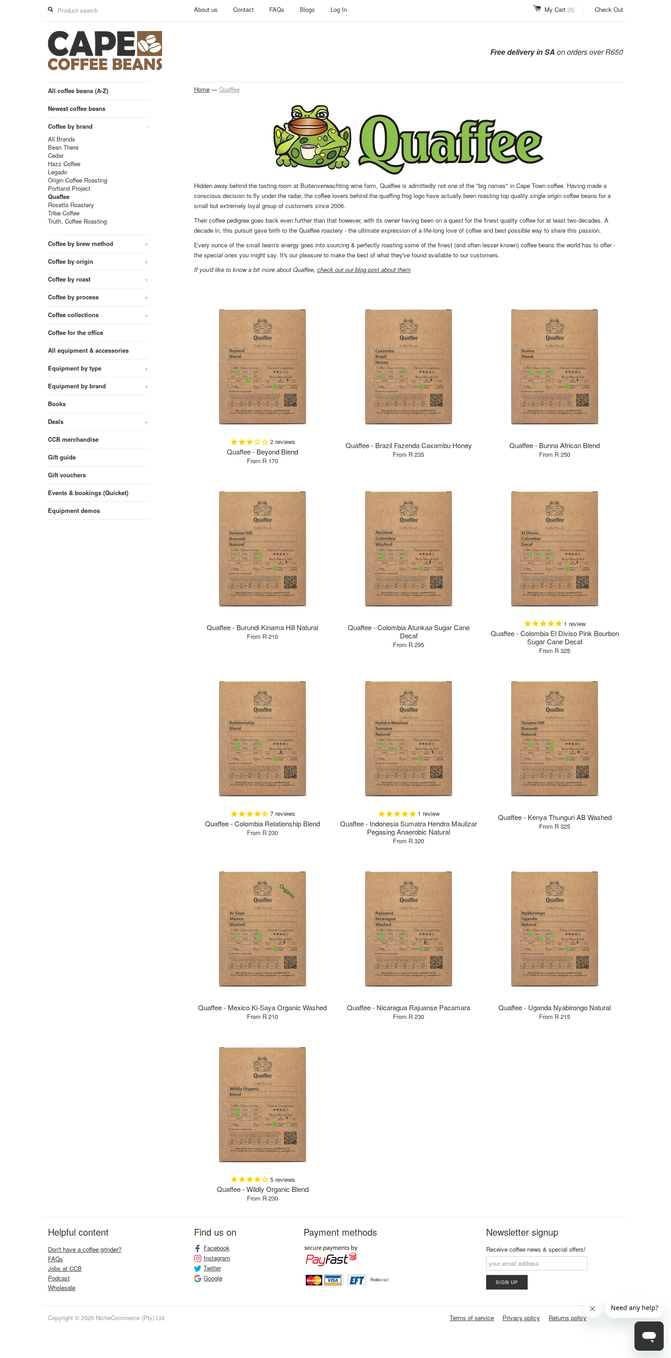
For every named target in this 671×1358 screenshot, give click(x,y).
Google (213, 1278)
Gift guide (62, 457)
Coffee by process (98, 296)
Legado (57, 172)
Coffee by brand (98, 126)
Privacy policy (521, 1317)
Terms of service (472, 1317)
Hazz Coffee (64, 164)
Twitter (212, 1268)
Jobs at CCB (65, 1268)
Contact (243, 9)
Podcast (59, 1278)
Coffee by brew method (98, 243)
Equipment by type (98, 368)
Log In (338, 9)
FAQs (276, 9)
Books (57, 403)
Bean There (63, 147)
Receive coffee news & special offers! (536, 1249)
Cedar (55, 155)
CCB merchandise (73, 439)
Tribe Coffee (63, 213)
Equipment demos (74, 510)
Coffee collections (98, 314)
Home (202, 89)
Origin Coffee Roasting (77, 180)
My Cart (559, 9)
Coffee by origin (98, 261)
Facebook (217, 1248)
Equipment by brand (98, 385)
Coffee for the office (75, 332)
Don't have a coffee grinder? (84, 1249)
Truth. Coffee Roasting (77, 221)
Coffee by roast (98, 279)
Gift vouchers (67, 474)
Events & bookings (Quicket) (88, 492)
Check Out (609, 9)
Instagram (217, 1258)
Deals (98, 421)
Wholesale (61, 1287)
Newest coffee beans (76, 108)
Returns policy (568, 1317)
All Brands (61, 139)
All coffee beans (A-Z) (78, 90)
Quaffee (58, 197)
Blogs (307, 9)
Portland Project (69, 188)
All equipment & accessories (88, 350)
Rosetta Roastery (71, 205)
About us (206, 9)
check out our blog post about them (364, 269)
